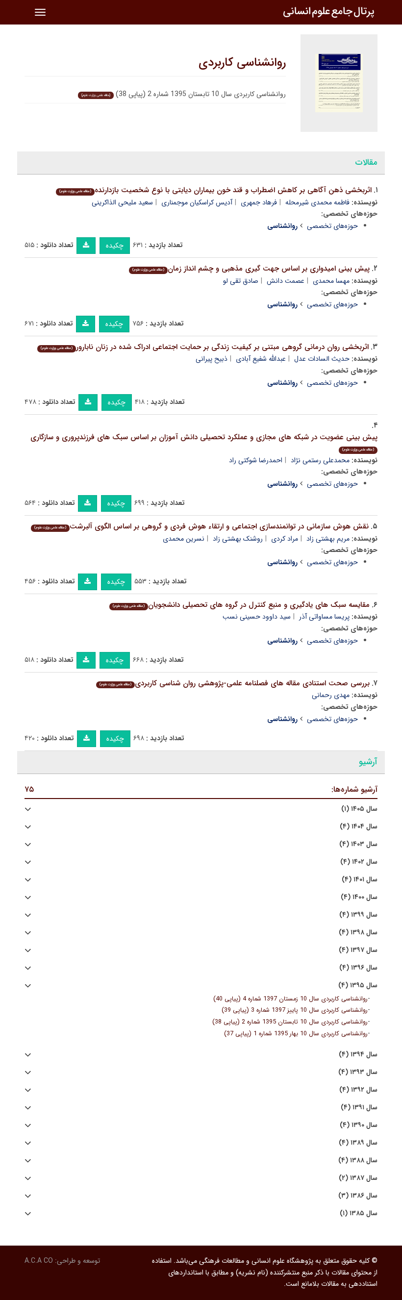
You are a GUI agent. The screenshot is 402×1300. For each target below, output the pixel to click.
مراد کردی (284, 538)
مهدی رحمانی (331, 695)
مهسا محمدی (331, 280)
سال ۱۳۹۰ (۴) (358, 1125)
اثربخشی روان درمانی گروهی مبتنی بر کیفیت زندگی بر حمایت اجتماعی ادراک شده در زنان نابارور (205, 347)
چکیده (115, 245)
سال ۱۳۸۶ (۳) (357, 1196)
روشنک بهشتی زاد (238, 538)
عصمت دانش (285, 280)
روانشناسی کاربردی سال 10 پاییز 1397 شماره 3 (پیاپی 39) (295, 1010)
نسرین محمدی (183, 538)
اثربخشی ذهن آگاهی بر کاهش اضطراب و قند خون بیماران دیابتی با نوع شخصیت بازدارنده (215, 190)
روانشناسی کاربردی (242, 62)
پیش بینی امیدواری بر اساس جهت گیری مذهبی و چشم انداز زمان (251, 269)
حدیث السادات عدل (322, 358)
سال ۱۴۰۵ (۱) (359, 809)
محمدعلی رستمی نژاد (320, 460)
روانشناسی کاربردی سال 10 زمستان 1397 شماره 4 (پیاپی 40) (290, 999)
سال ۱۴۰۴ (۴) (358, 827)
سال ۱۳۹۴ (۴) (358, 1055)
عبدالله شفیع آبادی (261, 358)
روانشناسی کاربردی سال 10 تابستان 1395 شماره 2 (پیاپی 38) (290, 1022)
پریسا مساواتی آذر (324, 616)
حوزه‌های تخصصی (332, 226)
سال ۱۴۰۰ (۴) (359, 897)
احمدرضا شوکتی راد (255, 460)
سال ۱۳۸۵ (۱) (358, 1213)
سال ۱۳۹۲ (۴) (358, 1090)
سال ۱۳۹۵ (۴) (357, 985)
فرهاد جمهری (259, 202)
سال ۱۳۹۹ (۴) (358, 915)
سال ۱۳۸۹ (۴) (358, 1143)
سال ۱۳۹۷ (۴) (358, 950)
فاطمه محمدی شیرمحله (317, 202)
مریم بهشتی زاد (328, 538)
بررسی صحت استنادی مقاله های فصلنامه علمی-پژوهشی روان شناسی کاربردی (235, 683)
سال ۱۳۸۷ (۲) (358, 1178)
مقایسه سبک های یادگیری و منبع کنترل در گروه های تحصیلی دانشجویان (241, 605)
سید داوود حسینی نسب (257, 616)
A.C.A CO (39, 1260)
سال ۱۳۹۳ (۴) (357, 1072)
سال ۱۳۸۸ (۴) (357, 1160)
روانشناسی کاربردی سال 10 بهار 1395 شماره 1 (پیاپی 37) (296, 1034)
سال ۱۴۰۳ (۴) (358, 844)
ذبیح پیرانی (211, 358)
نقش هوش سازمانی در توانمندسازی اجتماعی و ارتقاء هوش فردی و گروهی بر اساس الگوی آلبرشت (201, 526)
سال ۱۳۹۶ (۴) (358, 968)
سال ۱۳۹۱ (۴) (359, 1107)
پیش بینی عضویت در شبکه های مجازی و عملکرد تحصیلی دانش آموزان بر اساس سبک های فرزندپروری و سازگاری (203, 441)
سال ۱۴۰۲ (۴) (358, 862)
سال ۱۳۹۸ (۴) (358, 932)
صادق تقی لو (240, 280)
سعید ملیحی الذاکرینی (122, 202)
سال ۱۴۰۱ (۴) (359, 880)
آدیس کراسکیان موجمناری (196, 202)
